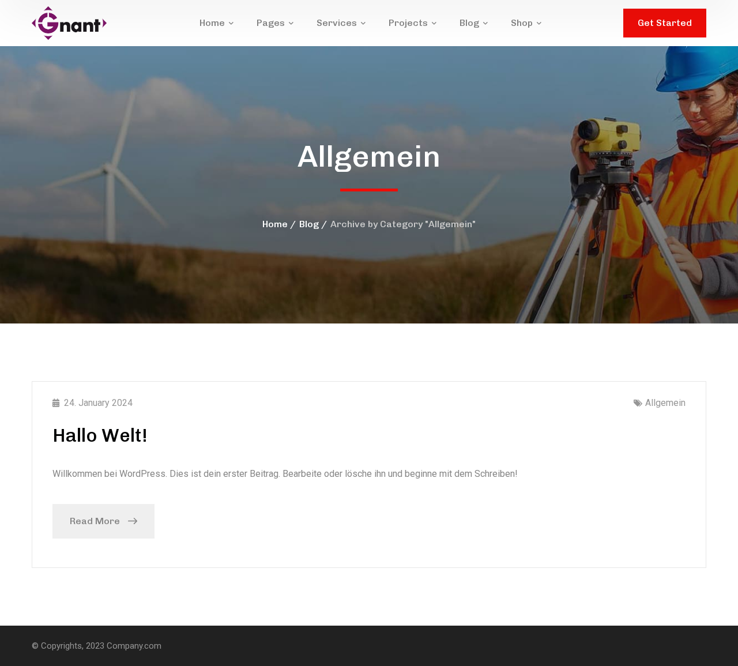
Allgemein (665, 402)
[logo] (69, 22)
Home (275, 224)
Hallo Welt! (100, 435)
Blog (309, 224)
